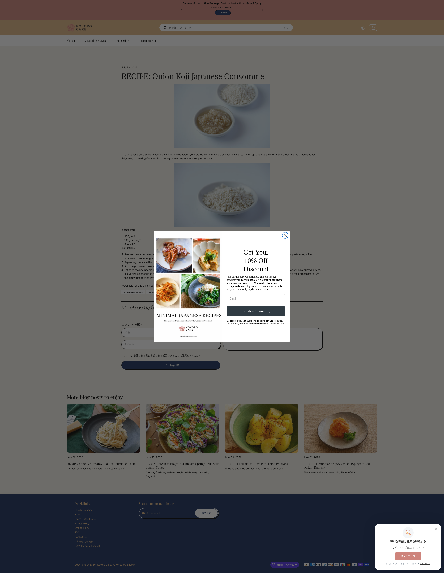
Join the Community (255, 311)
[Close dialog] (285, 235)
